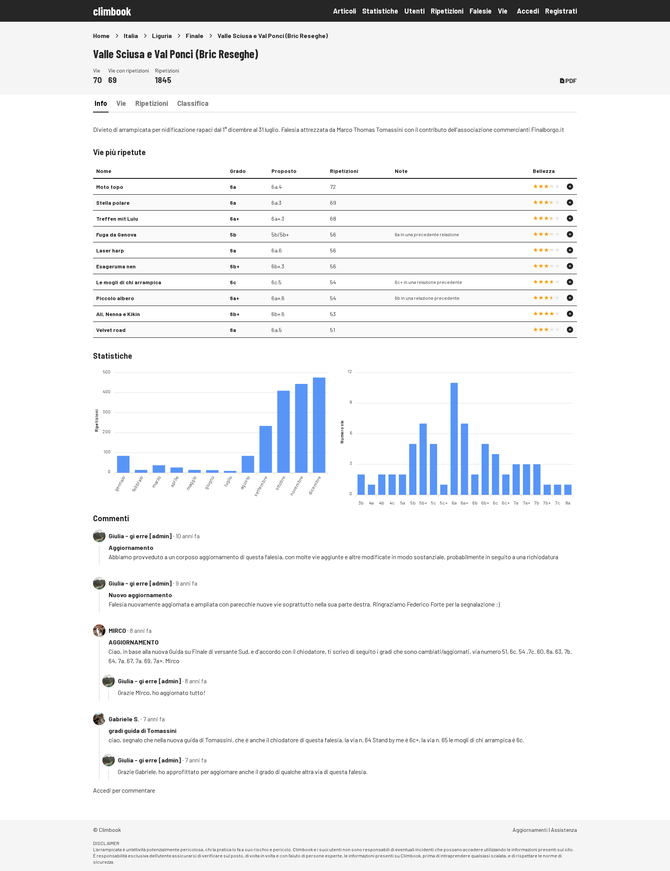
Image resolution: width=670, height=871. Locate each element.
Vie (503, 11)
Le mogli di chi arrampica (128, 282)
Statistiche (380, 11)
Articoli (344, 11)
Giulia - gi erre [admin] (140, 535)
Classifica (193, 103)
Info (101, 103)
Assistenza (564, 829)
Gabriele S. (124, 718)
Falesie (481, 11)
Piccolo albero (115, 298)
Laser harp (110, 250)
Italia (131, 35)
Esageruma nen (116, 266)
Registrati (561, 11)
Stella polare (113, 202)
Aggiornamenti (530, 829)
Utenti (414, 11)
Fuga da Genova (116, 234)
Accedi (528, 11)
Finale (195, 35)
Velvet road (111, 330)
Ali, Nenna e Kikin (118, 314)
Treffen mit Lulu (117, 218)
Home (101, 35)
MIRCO (117, 630)
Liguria (162, 35)
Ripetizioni (447, 11)
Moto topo (109, 186)
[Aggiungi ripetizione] (570, 186)
